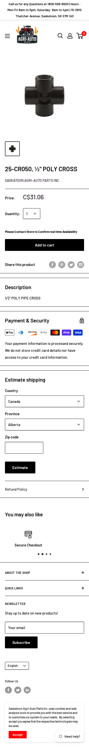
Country (11, 390)
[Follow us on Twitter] (17, 690)
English (13, 666)
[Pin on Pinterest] (61, 264)
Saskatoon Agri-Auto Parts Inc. (32, 180)
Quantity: (12, 213)
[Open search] (60, 35)
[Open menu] (7, 36)
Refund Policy (16, 489)
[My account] (69, 35)
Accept (18, 735)
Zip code (12, 437)
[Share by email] (80, 264)
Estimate (20, 467)
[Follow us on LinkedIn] (27, 690)
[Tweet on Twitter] (71, 264)
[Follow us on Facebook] (8, 690)
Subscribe (21, 642)
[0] (80, 36)
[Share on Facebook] (52, 264)
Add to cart (44, 245)
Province (12, 413)
